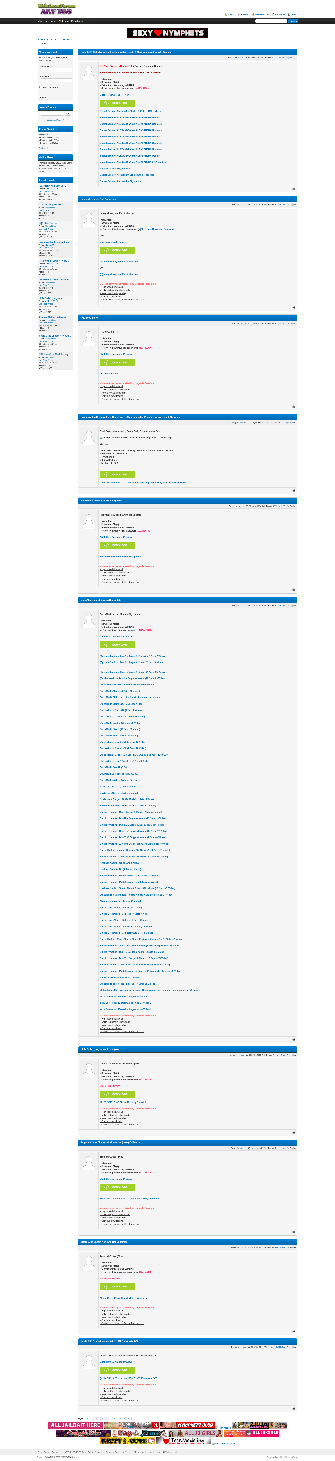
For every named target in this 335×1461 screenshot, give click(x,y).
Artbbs (56, 137)
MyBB (50, 1457)
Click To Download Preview (114, 95)
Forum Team (43, 1452)
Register (75, 21)
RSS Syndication (171, 1452)
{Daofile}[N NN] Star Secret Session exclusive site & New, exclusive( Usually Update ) (126, 52)
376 (114, 1418)
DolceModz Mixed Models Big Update (101, 600)
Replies (289, 57)
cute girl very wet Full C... (52, 204)
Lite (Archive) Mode (130, 1452)
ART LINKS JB (51, 189)
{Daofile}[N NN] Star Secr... (53, 186)
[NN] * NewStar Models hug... (54, 354)
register (52, 57)
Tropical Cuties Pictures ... (53, 317)
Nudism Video (51, 245)
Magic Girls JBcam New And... (55, 335)
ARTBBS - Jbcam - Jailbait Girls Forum (55, 39)
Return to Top (112, 1452)
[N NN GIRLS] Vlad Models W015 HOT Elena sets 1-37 (109, 1341)
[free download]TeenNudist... (54, 242)
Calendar (280, 14)
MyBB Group (71, 1457)
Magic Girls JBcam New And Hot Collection (104, 1242)
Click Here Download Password (157, 229)
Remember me (50, 87)
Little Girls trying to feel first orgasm (100, 1049)
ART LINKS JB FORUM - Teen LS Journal (84, 1452)
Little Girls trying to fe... (52, 298)
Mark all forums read (151, 1452)
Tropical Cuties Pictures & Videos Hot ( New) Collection (110, 1142)
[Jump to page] (129, 1418)
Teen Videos (50, 207)
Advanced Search (55, 120)
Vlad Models (280, 1347)
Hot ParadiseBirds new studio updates (101, 500)
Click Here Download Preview (116, 354)
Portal (231, 14)
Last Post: (43, 191)
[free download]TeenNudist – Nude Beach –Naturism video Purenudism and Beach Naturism (130, 417)
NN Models (50, 357)
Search (244, 14)
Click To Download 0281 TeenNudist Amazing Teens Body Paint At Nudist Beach (143, 482)
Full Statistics (44, 148)
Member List (262, 14)
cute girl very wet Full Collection (98, 199)
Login (65, 21)
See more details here (112, 242)
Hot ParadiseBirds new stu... (54, 261)
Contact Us (57, 1452)
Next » (122, 1418)
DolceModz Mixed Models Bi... (55, 279)
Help (293, 14)
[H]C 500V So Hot (48, 223)
